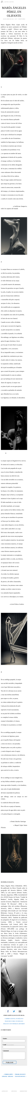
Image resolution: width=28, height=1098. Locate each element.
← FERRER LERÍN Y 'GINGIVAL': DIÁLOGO (7, 1075)
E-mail (8, 1044)
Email (20, 1011)
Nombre (5, 1038)
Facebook (8, 1011)
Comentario (6, 1050)
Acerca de (5, 1091)
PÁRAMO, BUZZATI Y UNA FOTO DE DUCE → (21, 1075)
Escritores (21, 19)
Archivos (14, 1091)
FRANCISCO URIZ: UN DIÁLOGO (14, 1021)
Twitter (14, 1011)
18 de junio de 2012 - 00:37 (10, 19)
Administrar (23, 1091)
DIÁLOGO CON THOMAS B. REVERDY (14, 1023)
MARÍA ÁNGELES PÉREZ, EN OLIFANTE (14, 11)
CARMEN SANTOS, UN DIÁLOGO (14, 1018)
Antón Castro (9, 1)
